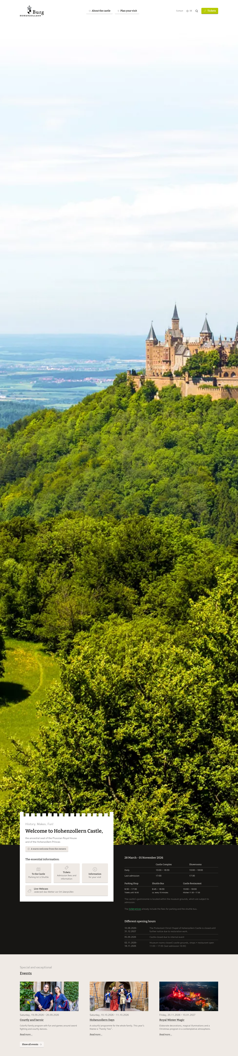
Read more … (26, 1034)
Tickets (211, 10)
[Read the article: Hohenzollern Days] (119, 996)
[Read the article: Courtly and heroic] (49, 996)
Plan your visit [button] (128, 10)
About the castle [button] (101, 10)
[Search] (196, 11)
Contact (179, 11)
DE (191, 11)
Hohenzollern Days (102, 1020)
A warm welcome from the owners (48, 849)
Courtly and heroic (32, 1020)
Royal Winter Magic (171, 1020)
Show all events (30, 1044)
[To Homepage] (32, 11)
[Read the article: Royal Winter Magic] (188, 996)
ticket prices (135, 909)
